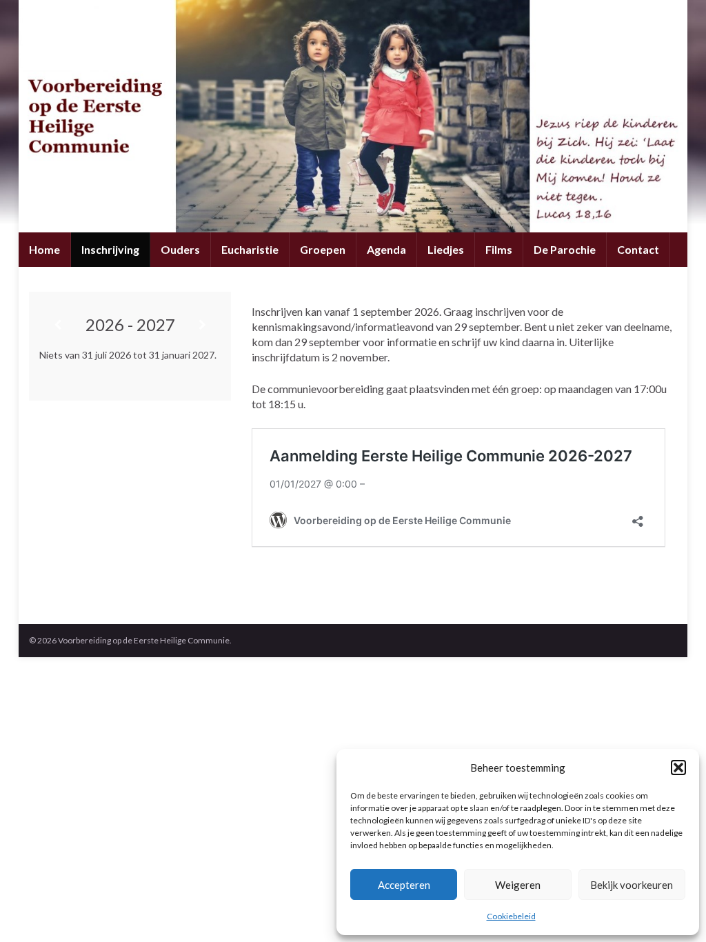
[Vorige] (57, 325)
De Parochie (565, 249)
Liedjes (445, 249)
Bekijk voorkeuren (631, 885)
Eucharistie (250, 249)
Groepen (322, 249)
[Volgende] (203, 325)
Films (498, 249)
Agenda (386, 249)
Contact (638, 249)
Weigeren (518, 885)
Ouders (180, 249)
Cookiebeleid (511, 916)
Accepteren (404, 885)
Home (44, 249)
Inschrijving (110, 249)
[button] (678, 767)
